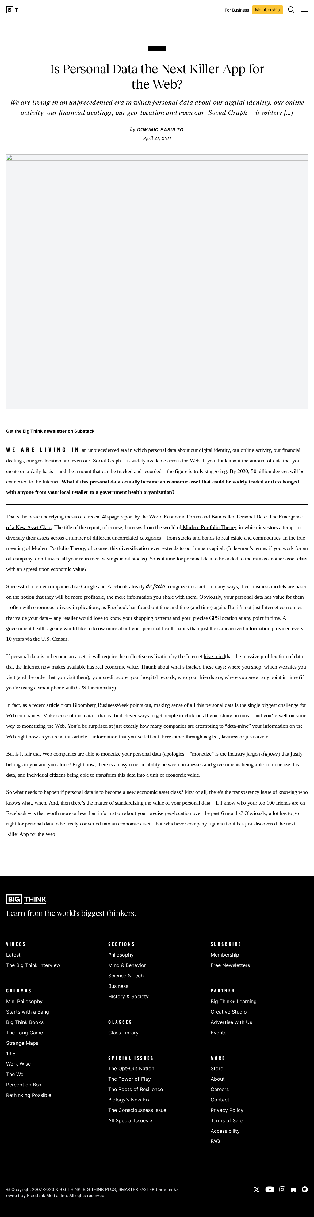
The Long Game (24, 1032)
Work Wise (18, 1064)
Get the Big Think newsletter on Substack (50, 431)
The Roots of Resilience (135, 1089)
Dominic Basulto (160, 129)
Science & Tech (126, 975)
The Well (16, 1074)
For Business (237, 10)
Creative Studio (229, 1012)
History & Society (128, 996)
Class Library (123, 1032)
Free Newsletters (230, 965)
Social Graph (107, 460)
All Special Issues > (130, 1120)
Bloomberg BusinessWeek (101, 705)
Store (217, 1068)
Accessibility (225, 1131)
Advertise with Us (231, 1022)
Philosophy (121, 955)
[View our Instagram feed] (282, 1189)
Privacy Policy (227, 1110)
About (218, 1079)
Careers (220, 1089)
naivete (260, 737)
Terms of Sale (227, 1120)
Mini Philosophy (24, 1001)
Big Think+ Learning (234, 1001)
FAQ (215, 1141)
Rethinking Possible (28, 1095)
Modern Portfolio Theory (208, 527)
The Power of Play (129, 1079)
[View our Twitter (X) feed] (256, 1189)
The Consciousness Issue (137, 1110)
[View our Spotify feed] (305, 1189)
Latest (13, 955)
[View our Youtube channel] (269, 1189)
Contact (220, 1100)
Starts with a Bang (27, 1012)
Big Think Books (25, 1022)
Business (118, 986)
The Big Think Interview (33, 965)
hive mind (214, 656)
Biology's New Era (129, 1100)
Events (218, 1032)
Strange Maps (22, 1043)
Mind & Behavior (127, 965)
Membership (267, 9)
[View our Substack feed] (293, 1189)
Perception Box (24, 1085)
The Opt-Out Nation (131, 1068)
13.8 (11, 1053)
